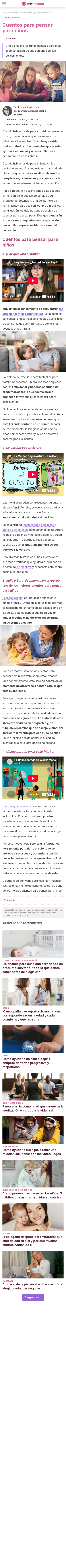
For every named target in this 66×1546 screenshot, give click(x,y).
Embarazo (8, 1281)
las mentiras (23, 567)
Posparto (7, 1233)
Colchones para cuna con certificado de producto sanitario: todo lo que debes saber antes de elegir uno (32, 968)
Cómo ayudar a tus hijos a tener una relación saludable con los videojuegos (32, 1152)
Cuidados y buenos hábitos (17, 1190)
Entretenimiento (10, 12)
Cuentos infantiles (11, 17)
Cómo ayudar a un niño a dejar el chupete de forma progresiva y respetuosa (26, 1063)
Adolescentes (10, 1146)
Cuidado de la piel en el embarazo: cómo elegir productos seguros (32, 1286)
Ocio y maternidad (12, 1103)
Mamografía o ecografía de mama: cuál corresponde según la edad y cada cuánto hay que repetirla (31, 1015)
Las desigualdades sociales (19, 806)
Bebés (5, 1055)
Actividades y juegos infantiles (36, 12)
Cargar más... (33, 1297)
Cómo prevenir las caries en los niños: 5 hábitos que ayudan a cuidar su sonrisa (32, 1195)
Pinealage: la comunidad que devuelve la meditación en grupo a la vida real (33, 1108)
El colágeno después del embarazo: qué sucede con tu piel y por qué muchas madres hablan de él (32, 1241)
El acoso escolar (12, 597)
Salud (5, 1008)
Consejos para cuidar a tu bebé (19, 960)
